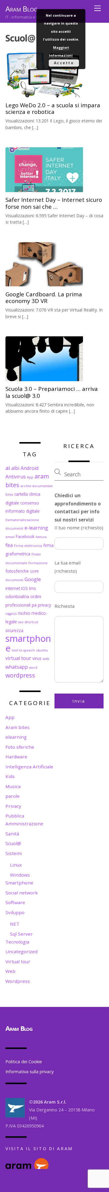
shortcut (31, 622)
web (46, 659)
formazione (38, 563)
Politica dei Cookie (23, 1061)
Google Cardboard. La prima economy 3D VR (43, 297)
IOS (24, 588)
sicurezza (14, 630)
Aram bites (17, 727)
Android (29, 468)
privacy (44, 605)
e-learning (36, 527)
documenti (14, 528)
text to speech (23, 650)
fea (9, 545)
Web (10, 971)
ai (7, 467)
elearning (16, 737)
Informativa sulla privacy (29, 1071)
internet (12, 588)
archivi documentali (37, 486)
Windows (20, 875)
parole (12, 796)
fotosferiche (17, 571)
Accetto (64, 62)
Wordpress (17, 981)
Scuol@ (13, 843)
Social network (21, 893)
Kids (10, 776)
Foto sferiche (19, 747)
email (10, 537)
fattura (41, 537)
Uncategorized (21, 951)
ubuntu (42, 650)
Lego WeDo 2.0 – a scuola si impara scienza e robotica (52, 108)
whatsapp (16, 667)
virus (36, 658)
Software (15, 902)
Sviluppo (15, 912)
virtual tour (18, 658)
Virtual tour (17, 961)
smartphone (28, 643)
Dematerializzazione (22, 520)
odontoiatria (17, 596)
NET (14, 924)
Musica (13, 786)
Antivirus (15, 476)
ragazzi (11, 613)
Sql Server (21, 934)
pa (34, 605)
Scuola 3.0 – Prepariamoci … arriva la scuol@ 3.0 (51, 392)
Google (33, 579)
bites (9, 494)
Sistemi (13, 853)
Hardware (16, 757)
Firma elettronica (28, 546)
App (30, 477)
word (33, 667)
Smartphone (19, 883)
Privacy (13, 806)
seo (21, 622)
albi (15, 468)
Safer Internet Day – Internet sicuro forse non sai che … (53, 203)
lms (32, 588)
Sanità (12, 834)
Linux (16, 865)
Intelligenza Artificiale (29, 767)
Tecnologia (17, 942)
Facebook (25, 536)
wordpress (20, 675)
